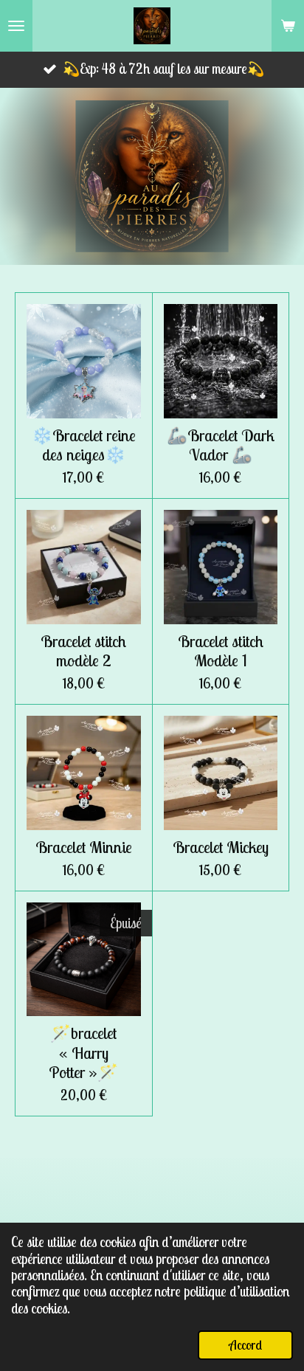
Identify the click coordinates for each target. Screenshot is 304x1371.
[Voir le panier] (288, 26)
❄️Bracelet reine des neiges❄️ (84, 445)
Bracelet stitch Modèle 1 (220, 651)
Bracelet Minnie (83, 847)
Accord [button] (245, 1345)
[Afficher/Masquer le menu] (16, 26)
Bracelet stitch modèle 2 (83, 651)
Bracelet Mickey (221, 847)
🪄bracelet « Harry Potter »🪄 (83, 1052)
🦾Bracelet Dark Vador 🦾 (220, 445)
